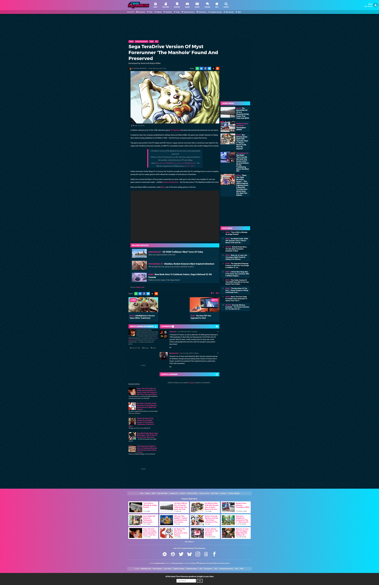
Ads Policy (215, 493)
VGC (215, 569)
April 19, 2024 (189, 166)
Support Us (174, 493)
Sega (151, 41)
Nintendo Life (146, 569)
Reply (154, 348)
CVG (236, 569)
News (131, 41)
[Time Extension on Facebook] (214, 554)
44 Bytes (193, 563)
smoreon (173, 332)
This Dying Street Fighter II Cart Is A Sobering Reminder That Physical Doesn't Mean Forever (147, 449)
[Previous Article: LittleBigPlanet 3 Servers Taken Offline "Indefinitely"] (143, 311)
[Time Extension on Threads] (206, 554)
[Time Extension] (138, 5)
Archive (223, 493)
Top (141, 493)
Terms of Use (204, 493)
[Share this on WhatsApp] (197, 68)
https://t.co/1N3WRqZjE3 (165, 163)
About (147, 493)
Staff (153, 493)
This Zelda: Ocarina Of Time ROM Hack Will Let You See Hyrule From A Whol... (237, 282)
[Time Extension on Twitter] (181, 554)
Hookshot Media (159, 563)
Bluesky (146, 348)
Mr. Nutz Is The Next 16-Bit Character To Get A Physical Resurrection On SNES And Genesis (147, 406)
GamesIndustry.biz (226, 569)
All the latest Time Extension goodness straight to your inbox (190, 576)
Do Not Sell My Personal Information (218, 563)
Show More (189, 542)
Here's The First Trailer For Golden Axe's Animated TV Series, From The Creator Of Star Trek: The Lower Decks (147, 391)
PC (157, 41)
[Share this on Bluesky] (201, 68)
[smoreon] (163, 337)
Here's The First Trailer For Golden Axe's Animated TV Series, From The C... (236, 299)
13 (233, 130)
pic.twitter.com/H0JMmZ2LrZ (184, 163)
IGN (200, 569)
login (192, 382)
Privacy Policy (192, 493)
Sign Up (370, 6)
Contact (182, 493)
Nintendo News (192, 569)
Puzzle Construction (170, 182)
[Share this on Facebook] (205, 68)
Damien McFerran (140, 68)
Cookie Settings (234, 493)
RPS (241, 569)
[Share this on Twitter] (209, 68)
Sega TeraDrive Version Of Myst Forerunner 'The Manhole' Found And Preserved (173, 52)
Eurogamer (208, 569)
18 (233, 143)
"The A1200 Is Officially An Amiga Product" (236, 233)
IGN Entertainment (177, 563)
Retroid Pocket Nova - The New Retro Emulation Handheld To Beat (236, 249)
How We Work (163, 493)
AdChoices (202, 563)
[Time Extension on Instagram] (197, 554)
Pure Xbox (168, 569)
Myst (163, 187)
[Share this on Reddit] (217, 68)
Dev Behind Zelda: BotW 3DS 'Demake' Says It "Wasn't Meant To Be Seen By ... (236, 241)
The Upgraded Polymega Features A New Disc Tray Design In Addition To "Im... (237, 265)
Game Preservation (141, 41)
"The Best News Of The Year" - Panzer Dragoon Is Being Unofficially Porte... (236, 290)
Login (365, 6)
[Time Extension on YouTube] (173, 554)
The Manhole (175, 130)
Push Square (157, 569)
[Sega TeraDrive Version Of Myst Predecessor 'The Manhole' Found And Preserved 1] (174, 97)
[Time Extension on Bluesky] (189, 554)
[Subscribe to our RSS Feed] (164, 554)
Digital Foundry (179, 569)
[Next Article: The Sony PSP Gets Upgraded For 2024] (204, 311)
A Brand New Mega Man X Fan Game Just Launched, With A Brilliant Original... (237, 274)
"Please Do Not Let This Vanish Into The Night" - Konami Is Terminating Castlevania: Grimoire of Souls (141, 422)
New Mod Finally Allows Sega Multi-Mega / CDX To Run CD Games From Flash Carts (147, 435)
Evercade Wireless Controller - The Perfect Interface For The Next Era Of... (237, 307)
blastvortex (173, 353)
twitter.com (140, 287)
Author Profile (135, 348)
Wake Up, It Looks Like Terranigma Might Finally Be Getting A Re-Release (236, 257)
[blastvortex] (163, 359)
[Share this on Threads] (213, 68)
